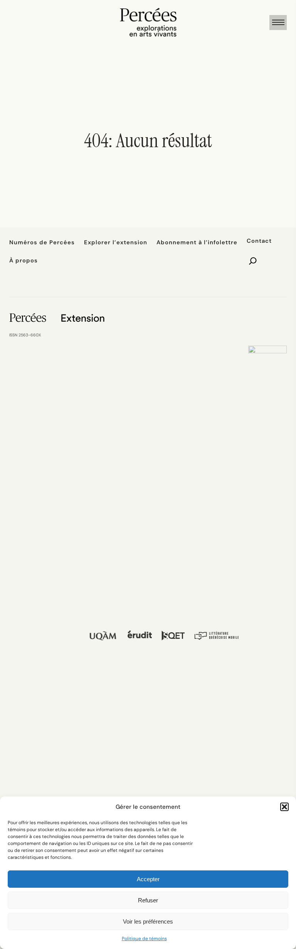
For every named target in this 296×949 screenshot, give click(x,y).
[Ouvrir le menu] (278, 22)
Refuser (148, 900)
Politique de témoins (144, 939)
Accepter (148, 879)
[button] (284, 807)
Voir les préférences (148, 921)
